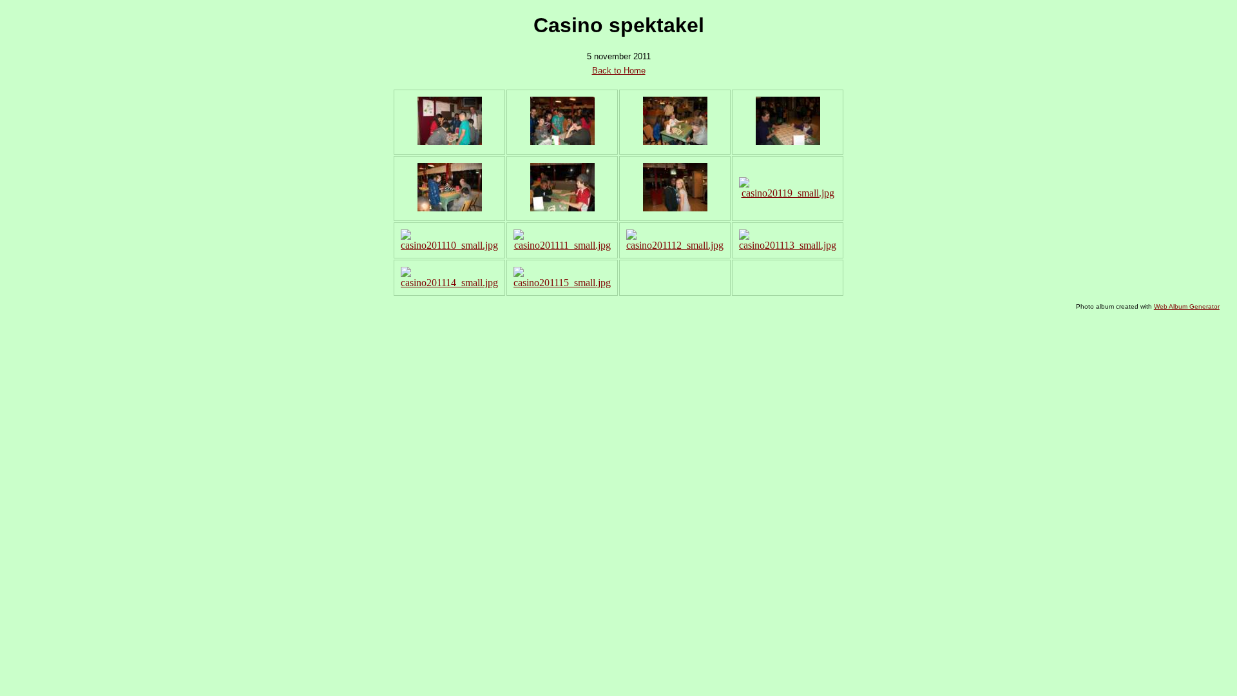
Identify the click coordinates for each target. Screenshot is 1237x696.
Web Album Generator (1187, 306)
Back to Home (619, 70)
